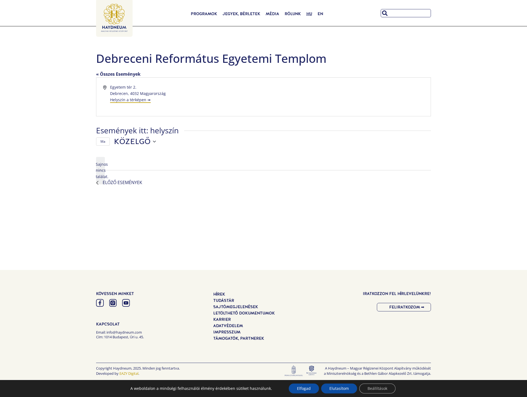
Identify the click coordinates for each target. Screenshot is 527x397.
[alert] (100, 170)
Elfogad (304, 388)
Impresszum (226, 332)
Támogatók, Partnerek (238, 338)
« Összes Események (118, 74)
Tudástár (223, 300)
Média (272, 13)
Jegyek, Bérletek (241, 13)
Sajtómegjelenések (235, 306)
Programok (204, 13)
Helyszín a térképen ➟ (130, 99)
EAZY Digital (128, 373)
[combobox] (406, 13)
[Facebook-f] (100, 303)
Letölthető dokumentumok (244, 313)
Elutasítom (339, 388)
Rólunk (293, 13)
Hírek (219, 294)
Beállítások (377, 388)
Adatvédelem (228, 325)
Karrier (222, 319)
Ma (102, 141)
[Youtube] (126, 303)
